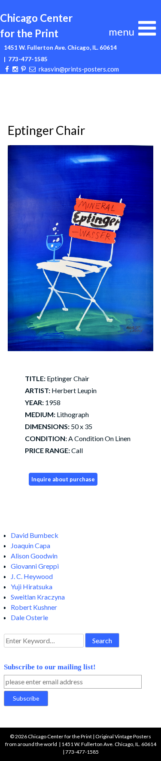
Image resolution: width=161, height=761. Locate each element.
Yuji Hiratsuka (31, 586)
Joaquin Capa (30, 545)
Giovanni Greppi (35, 566)
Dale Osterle (29, 617)
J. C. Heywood (32, 576)
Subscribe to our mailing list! (50, 667)
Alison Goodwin (34, 556)
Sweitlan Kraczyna (38, 597)
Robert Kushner (34, 607)
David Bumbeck (34, 535)
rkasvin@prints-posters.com (79, 69)
